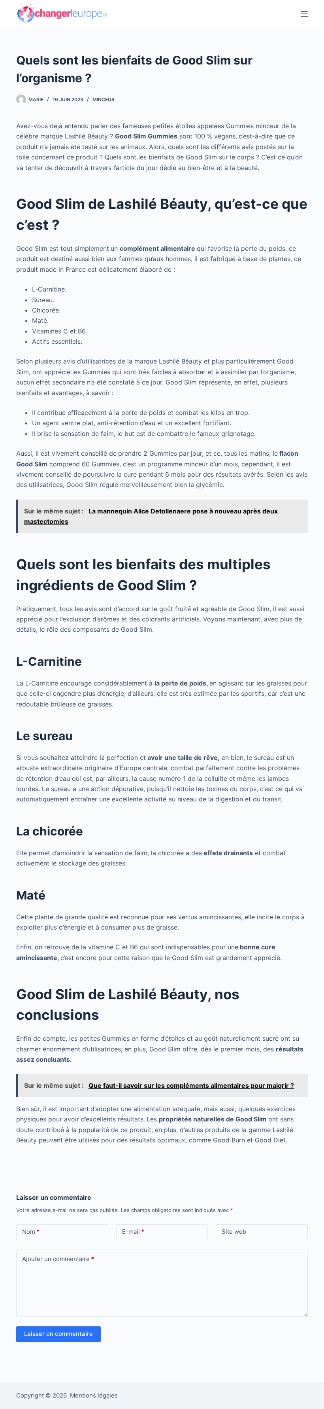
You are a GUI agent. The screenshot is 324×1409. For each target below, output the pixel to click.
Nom (31, 1231)
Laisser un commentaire (58, 1333)
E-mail (133, 1231)
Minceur (103, 99)
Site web (234, 1231)
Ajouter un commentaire (58, 1259)
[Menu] (304, 13)
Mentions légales (94, 1395)
